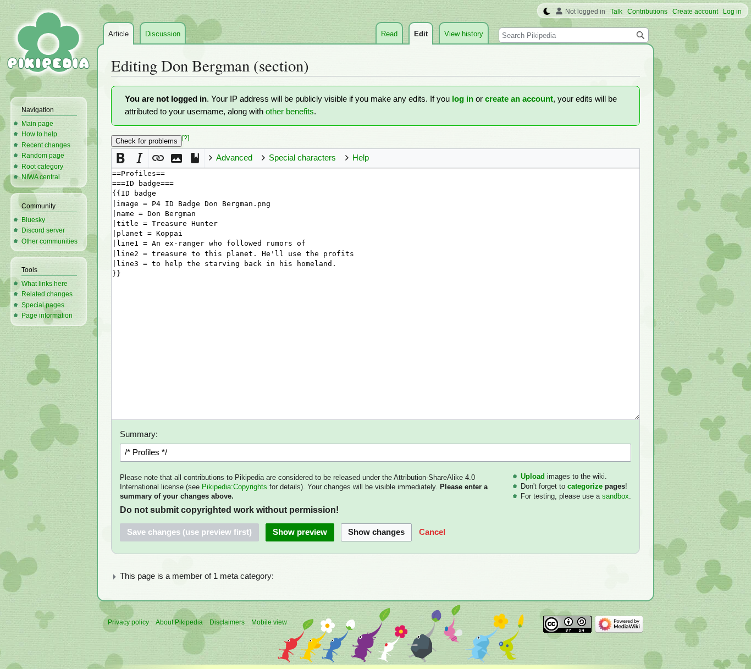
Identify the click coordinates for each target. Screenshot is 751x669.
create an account (519, 99)
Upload (533, 476)
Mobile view (269, 622)
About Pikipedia (179, 622)
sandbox (615, 496)
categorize (585, 486)
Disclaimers (227, 622)
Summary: (139, 434)
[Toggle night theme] (546, 11)
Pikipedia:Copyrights (234, 487)
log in (462, 99)
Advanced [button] (234, 157)
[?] (185, 138)
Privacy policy (128, 622)
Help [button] (360, 157)
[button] (121, 158)
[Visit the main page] (48, 44)
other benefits (290, 111)
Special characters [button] (302, 157)
